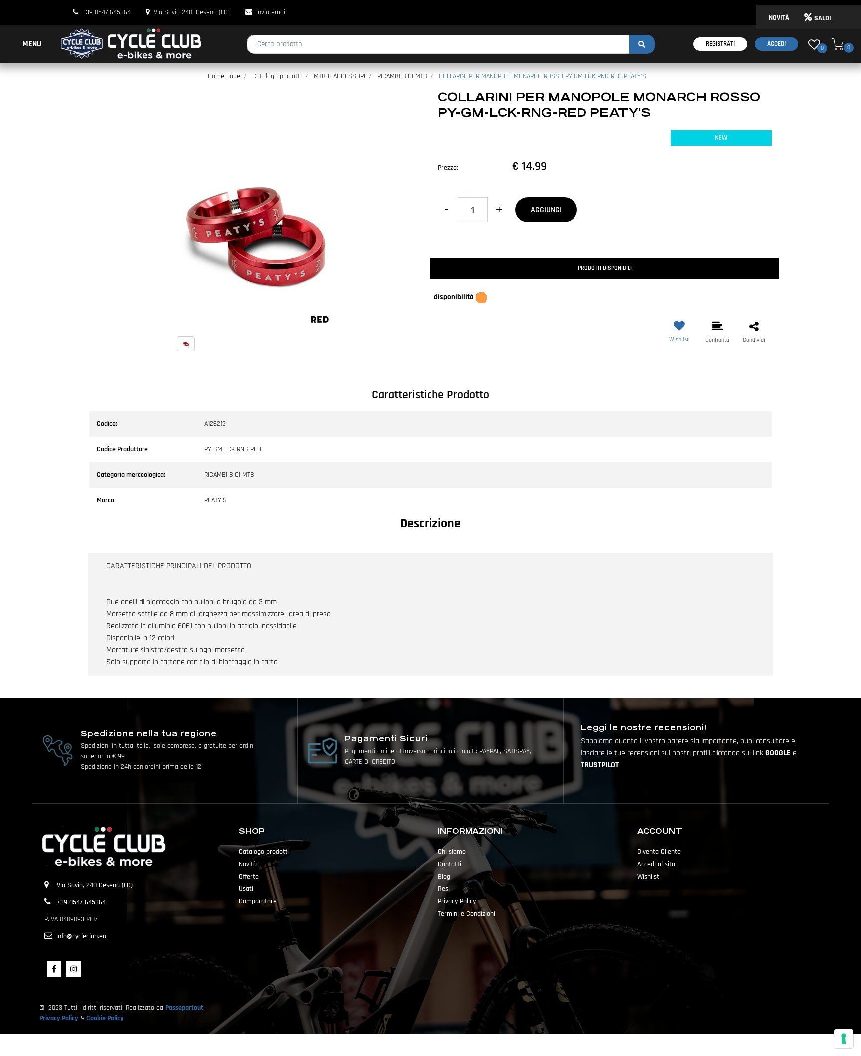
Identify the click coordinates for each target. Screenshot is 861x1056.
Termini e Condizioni (466, 913)
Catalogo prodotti (277, 76)
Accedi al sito (656, 864)
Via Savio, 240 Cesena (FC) (95, 885)
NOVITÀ (779, 17)
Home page (224, 76)
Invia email (271, 12)
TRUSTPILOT (600, 765)
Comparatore (258, 901)
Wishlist (648, 876)
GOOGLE (779, 753)
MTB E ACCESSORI (339, 76)
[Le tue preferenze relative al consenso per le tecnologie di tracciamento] (843, 1038)
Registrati (720, 44)
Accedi (776, 44)
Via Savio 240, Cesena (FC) (192, 12)
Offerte (249, 876)
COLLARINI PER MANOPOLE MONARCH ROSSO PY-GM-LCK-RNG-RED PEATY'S (542, 76)
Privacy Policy (457, 901)
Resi (444, 888)
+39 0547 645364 (106, 12)
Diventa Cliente (659, 851)
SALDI (822, 18)
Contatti (449, 864)
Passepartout (184, 1007)
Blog (444, 876)
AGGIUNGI (546, 210)
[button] (642, 44)
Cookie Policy (105, 1018)
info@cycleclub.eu (81, 936)
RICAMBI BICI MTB (402, 76)
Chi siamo (452, 851)
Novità (248, 864)
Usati (246, 888)
